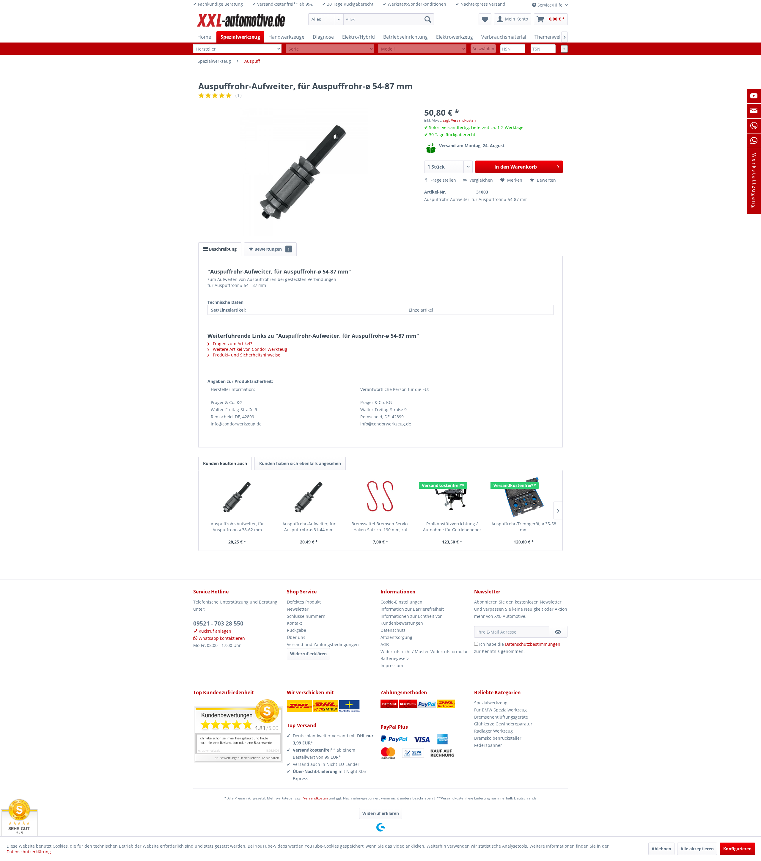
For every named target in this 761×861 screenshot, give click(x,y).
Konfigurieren (737, 848)
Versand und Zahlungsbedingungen (323, 644)
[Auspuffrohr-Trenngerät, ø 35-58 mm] (523, 497)
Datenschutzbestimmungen (532, 644)
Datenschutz (392, 630)
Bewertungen (271, 249)
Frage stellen (443, 180)
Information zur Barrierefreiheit (412, 609)
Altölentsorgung (396, 637)
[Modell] (422, 49)
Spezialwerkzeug (490, 703)
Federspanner (488, 745)
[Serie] (330, 49)
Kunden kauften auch (225, 463)
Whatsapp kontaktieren (221, 638)
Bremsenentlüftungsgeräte (501, 717)
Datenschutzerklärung (29, 851)
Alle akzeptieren (697, 848)
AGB (384, 644)
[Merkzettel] (485, 19)
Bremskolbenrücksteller (497, 738)
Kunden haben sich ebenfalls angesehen (300, 463)
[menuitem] (371, 19)
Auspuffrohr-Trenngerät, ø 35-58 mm (523, 526)
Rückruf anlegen (214, 631)
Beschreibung (222, 249)
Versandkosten (315, 798)
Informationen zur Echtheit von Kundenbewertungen (411, 619)
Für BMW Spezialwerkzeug (500, 710)
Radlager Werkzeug (493, 731)
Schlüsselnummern (306, 616)
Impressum (391, 665)
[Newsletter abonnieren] (558, 632)
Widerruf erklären (308, 653)
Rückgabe (296, 630)
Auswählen (483, 48)
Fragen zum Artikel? (232, 343)
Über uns (296, 637)
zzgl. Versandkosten (459, 120)
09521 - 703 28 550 (218, 623)
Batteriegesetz (394, 658)
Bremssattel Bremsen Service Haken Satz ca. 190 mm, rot (380, 526)
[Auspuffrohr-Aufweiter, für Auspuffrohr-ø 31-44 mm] (309, 497)
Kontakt (294, 623)
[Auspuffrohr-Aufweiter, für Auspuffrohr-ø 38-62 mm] (237, 497)
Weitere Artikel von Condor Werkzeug (249, 349)
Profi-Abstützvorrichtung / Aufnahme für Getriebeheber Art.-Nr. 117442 (452, 527)
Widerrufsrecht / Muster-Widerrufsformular (424, 651)
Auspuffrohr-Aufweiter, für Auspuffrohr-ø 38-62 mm (237, 526)
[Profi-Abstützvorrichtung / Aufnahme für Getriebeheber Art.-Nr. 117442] (452, 497)
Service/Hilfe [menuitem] (550, 5)
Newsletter (298, 609)
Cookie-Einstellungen (401, 602)
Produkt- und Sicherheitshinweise (246, 355)
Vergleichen (480, 180)
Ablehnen (661, 848)
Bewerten (546, 180)
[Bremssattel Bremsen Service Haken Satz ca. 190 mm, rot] (380, 497)
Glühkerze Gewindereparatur (503, 724)
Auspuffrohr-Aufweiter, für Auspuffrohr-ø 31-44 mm (309, 526)
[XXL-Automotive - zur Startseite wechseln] (241, 20)
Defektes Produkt (304, 602)
